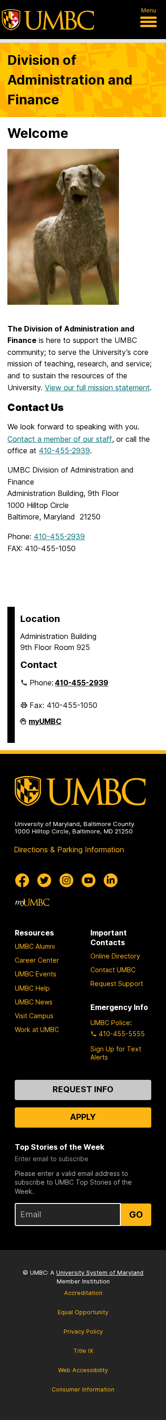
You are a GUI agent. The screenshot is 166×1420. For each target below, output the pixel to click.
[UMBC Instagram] (66, 880)
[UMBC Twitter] (44, 880)
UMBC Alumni (35, 946)
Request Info (83, 1089)
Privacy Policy (83, 1331)
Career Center (37, 960)
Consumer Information (83, 1389)
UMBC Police (110, 1023)
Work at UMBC (37, 1029)
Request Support (116, 983)
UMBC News (34, 1002)
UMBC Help (32, 988)
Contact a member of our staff (59, 439)
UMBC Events (35, 974)
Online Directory (115, 956)
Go (136, 1214)
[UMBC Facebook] (22, 880)
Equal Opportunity (83, 1312)
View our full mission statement (97, 387)
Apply (83, 1117)
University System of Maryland (99, 1272)
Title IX (83, 1350)
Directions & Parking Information (69, 849)
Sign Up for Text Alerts (115, 1053)
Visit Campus (34, 1016)
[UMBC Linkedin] (111, 880)
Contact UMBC (113, 970)
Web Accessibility (83, 1370)
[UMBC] (48, 20)
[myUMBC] (32, 902)
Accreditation (83, 1292)
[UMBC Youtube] (88, 880)
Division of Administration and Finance (69, 80)
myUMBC (45, 725)
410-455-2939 (64, 450)
